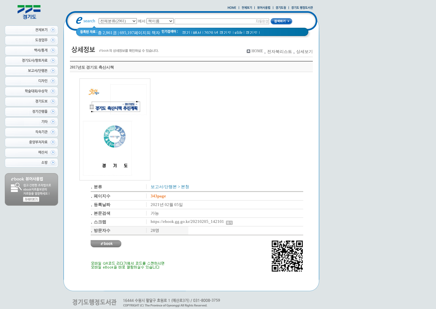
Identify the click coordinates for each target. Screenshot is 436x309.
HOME (257, 51)
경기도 (251, 32)
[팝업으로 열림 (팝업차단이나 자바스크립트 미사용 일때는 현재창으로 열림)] (263, 8)
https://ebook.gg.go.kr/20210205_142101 (188, 221)
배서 (197, 32)
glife (239, 32)
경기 (186, 32)
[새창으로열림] (281, 8)
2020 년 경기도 (218, 32)
